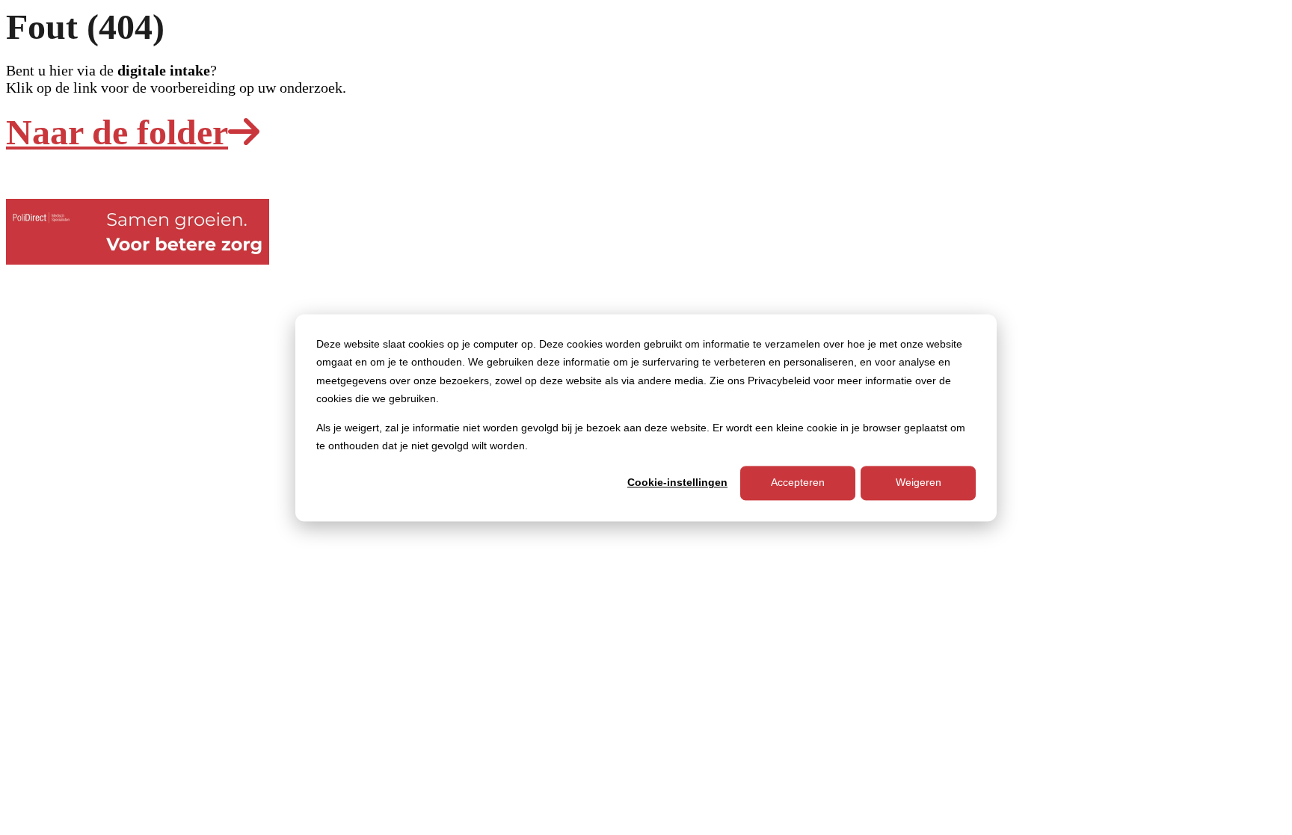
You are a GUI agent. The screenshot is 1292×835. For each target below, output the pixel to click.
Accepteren (798, 483)
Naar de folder (117, 132)
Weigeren (918, 483)
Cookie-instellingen (677, 483)
